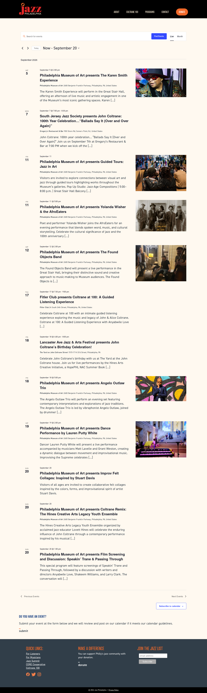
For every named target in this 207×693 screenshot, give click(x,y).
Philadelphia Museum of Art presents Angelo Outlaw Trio (82, 385)
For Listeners (33, 653)
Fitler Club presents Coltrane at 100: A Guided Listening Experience (77, 299)
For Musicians (33, 657)
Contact (165, 12)
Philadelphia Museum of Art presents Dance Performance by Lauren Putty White (75, 430)
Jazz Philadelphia (30, 9)
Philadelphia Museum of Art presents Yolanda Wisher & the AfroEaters (83, 209)
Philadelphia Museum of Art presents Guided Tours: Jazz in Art (82, 164)
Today (36, 48)
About (116, 12)
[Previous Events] (22, 48)
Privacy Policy (114, 690)
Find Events (159, 36)
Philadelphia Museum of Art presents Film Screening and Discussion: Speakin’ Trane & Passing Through (82, 556)
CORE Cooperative (35, 664)
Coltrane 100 (132, 12)
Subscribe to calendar (169, 606)
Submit (23, 631)
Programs (149, 12)
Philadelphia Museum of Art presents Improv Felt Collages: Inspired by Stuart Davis (79, 475)
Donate (182, 12)
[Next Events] (28, 48)
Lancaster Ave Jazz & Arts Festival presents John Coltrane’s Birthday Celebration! (79, 344)
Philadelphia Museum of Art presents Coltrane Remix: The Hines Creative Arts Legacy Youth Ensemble (83, 511)
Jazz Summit (33, 661)
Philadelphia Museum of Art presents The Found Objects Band (79, 254)
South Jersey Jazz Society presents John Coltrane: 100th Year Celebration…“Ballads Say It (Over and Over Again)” (84, 121)
